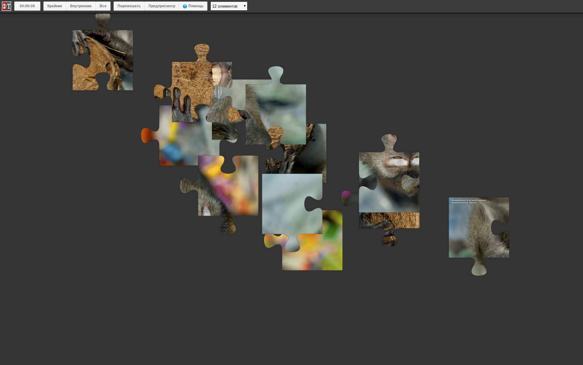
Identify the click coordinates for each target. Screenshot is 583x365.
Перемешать (129, 6)
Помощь (196, 6)
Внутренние (81, 6)
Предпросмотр (161, 6)
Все (103, 6)
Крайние (54, 6)
